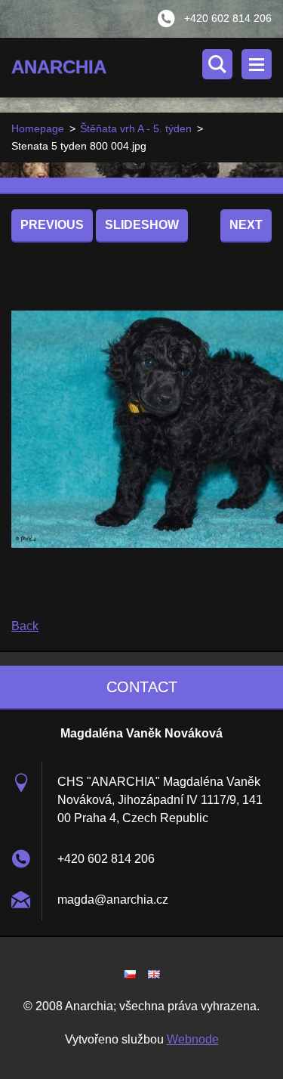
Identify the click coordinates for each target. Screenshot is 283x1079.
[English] (154, 974)
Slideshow (142, 224)
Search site (217, 64)
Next (246, 224)
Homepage (37, 128)
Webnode (193, 1039)
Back (24, 626)
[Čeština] (130, 974)
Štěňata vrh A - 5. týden (136, 128)
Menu (256, 64)
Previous (52, 224)
